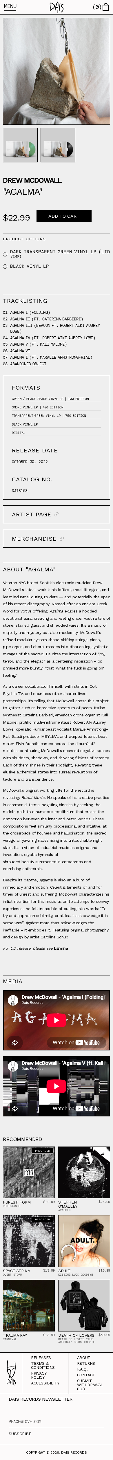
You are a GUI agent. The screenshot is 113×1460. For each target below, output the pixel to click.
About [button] (83, 1357)
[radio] (5, 254)
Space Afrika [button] (16, 1270)
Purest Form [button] (17, 1202)
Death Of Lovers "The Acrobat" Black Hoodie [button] (76, 1340)
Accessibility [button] (45, 1383)
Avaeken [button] (64, 1210)
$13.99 (49, 1270)
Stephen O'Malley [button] (67, 1204)
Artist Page (32, 514)
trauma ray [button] (15, 1335)
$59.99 (104, 1335)
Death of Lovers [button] (76, 1335)
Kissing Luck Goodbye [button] (75, 1274)
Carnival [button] (10, 1339)
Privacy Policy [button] (38, 1375)
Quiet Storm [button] (12, 1274)
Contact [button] (86, 1375)
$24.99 (104, 1201)
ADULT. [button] (65, 1270)
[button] (56, 7)
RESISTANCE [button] (11, 1206)
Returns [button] (86, 1363)
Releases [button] (41, 1357)
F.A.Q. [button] (82, 1369)
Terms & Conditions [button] (43, 1365)
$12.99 (49, 1201)
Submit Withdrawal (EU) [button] (90, 1384)
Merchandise (34, 538)
